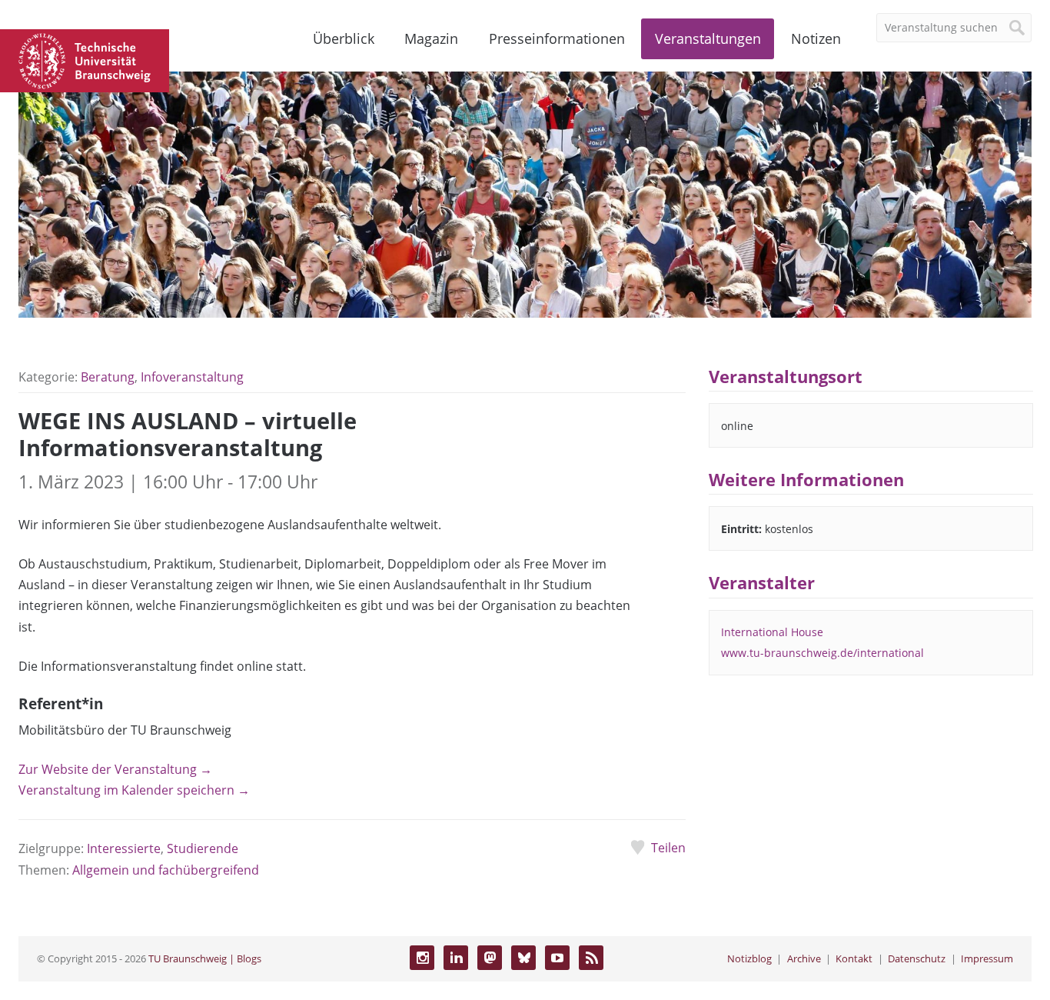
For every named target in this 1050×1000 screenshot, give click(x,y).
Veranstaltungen (708, 38)
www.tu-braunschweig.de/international (822, 652)
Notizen (816, 38)
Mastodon (489, 957)
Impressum (987, 958)
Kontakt (854, 958)
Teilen (668, 847)
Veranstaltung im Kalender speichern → (134, 790)
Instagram (422, 957)
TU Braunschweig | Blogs (204, 958)
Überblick (343, 38)
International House (772, 632)
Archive (804, 958)
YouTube (557, 957)
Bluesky (523, 957)
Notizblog (749, 958)
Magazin (431, 38)
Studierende (202, 848)
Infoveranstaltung (192, 376)
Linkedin (456, 957)
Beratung (108, 376)
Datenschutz (916, 958)
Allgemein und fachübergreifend (165, 870)
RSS (591, 957)
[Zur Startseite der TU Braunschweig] (84, 59)
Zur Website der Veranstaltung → (115, 769)
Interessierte (124, 848)
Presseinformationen (557, 38)
